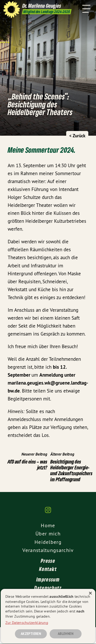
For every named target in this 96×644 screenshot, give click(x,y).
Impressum (48, 579)
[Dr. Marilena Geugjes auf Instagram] (48, 512)
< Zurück (77, 136)
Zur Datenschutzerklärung (26, 622)
